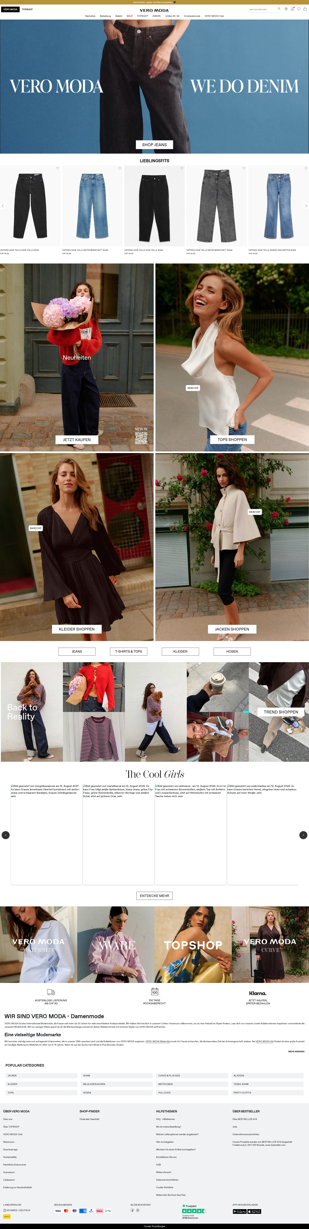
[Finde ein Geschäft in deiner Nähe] (286, 10)
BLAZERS (239, 1075)
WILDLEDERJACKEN (94, 1084)
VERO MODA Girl (265, 1041)
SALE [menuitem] (130, 16)
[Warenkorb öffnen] (305, 9)
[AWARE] (115, 944)
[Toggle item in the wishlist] (57, 168)
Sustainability (10, 1157)
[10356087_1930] (77, 500)
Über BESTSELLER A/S (245, 1119)
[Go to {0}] (154, 87)
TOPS (11, 1092)
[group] (30, 212)
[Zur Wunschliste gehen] (298, 10)
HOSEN (87, 1092)
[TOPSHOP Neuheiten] (193, 944)
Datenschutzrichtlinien (167, 1179)
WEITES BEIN (165, 1084)
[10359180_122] (232, 500)
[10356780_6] (232, 310)
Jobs (235, 1126)
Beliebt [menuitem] (118, 16)
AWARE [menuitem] (156, 16)
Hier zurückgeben (164, 1142)
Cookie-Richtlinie (164, 1187)
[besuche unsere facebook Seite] (132, 1211)
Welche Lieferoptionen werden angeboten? (177, 1134)
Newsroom (8, 1142)
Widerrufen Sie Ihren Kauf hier (171, 1195)
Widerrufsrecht (163, 1172)
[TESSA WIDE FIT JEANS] (154, 712)
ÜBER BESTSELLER (246, 1111)
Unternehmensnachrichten (246, 1134)
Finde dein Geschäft (89, 1119)
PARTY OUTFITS (242, 1092)
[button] (30, 206)
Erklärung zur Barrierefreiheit (17, 1187)
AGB (158, 1164)
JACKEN (12, 1075)
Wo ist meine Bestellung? (168, 1126)
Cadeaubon (9, 1179)
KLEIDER (12, 1084)
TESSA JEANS (241, 1084)
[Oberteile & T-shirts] (232, 404)
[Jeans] (77, 652)
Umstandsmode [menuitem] (192, 16)
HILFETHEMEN (166, 1111)
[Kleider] (77, 594)
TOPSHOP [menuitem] (142, 16)
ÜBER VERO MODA (16, 1111)
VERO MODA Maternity (157, 1041)
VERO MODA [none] (10, 9)
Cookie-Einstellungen (154, 1226)
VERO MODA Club (12, 1134)
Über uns (7, 1119)
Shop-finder (89, 1111)
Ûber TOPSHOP (11, 1126)
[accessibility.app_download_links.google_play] (240, 1213)
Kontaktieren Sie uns (166, 1157)
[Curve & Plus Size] (270, 944)
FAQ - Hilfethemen (165, 1119)
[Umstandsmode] (38, 944)
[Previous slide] (2, 206)
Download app (10, 1149)
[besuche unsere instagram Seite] (137, 1211)
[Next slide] (306, 206)
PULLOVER (164, 1092)
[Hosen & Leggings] (232, 652)
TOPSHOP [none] (27, 9)
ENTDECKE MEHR (154, 896)
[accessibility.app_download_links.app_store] (254, 1213)
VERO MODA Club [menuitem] (214, 16)
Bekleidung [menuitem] (105, 16)
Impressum (9, 1172)
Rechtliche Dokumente (14, 1164)
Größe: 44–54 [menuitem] (172, 16)
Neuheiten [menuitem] (90, 16)
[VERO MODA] (154, 11)
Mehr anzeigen (296, 1051)
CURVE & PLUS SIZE (169, 1075)
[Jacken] (232, 594)
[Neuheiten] (77, 357)
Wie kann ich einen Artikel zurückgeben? (176, 1149)
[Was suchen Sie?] (279, 8)
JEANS (86, 1075)
